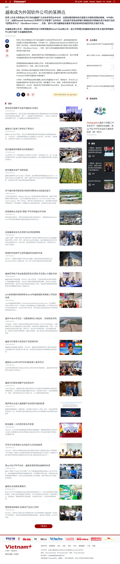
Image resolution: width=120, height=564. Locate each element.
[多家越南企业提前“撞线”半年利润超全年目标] (71, 217)
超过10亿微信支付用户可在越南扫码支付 (100, 44)
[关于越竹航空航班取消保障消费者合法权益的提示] (71, 196)
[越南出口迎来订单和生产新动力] (71, 134)
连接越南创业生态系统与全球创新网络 (22, 232)
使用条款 (52, 546)
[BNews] (36, 539)
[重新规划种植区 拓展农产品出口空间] (71, 513)
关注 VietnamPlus (60, 94)
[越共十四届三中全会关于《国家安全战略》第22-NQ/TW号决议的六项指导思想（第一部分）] (101, 111)
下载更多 (43, 526)
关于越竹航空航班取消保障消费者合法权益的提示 (28, 190)
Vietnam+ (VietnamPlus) (20, 1)
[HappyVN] (109, 539)
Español (98, 1)
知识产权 (44, 546)
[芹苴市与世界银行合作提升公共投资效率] (71, 450)
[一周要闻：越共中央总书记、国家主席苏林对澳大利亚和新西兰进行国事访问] (108, 167)
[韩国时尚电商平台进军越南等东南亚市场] (71, 258)
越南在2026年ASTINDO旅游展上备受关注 (24, 362)
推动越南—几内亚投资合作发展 (19, 424)
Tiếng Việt (78, 1)
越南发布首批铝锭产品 (94, 65)
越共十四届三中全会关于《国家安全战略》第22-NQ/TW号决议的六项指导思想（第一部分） (100, 127)
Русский (108, 1)
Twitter (7, 46)
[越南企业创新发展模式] (71, 492)
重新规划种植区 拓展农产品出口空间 (22, 507)
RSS (58, 546)
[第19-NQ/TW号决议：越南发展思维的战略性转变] (71, 471)
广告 (88, 546)
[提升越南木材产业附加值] (71, 175)
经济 (7, 7)
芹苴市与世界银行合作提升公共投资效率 (23, 445)
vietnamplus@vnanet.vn (56, 555)
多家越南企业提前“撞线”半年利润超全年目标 (25, 211)
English (86, 1)
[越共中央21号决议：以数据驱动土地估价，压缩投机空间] (71, 324)
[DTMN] (82, 539)
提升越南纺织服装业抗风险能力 (19, 149)
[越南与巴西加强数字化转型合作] (71, 388)
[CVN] (69, 539)
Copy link (7, 56)
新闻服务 (82, 546)
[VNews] (19, 539)
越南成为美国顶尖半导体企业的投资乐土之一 (100, 77)
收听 (93, 156)
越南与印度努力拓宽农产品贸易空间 (21, 341)
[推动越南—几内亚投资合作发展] (71, 430)
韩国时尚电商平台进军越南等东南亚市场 (23, 253)
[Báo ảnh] (96, 539)
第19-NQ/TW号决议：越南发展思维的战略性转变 (27, 465)
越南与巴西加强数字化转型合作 (19, 383)
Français (92, 1)
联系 (93, 546)
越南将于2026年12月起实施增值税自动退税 (100, 87)
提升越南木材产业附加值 (16, 170)
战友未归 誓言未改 (94, 181)
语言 (69, 546)
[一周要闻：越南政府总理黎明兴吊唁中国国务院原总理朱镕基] (108, 151)
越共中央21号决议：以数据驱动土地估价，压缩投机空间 (31, 318)
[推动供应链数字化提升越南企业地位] (71, 113)
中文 (104, 1)
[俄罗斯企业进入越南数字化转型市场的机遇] (71, 409)
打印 (7, 51)
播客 (93, 144)
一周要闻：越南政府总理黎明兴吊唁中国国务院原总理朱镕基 (95, 150)
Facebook (7, 41)
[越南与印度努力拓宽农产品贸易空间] (71, 347)
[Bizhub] (43, 539)
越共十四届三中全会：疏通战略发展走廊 (100, 55)
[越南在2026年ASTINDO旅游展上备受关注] (71, 368)
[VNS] (56, 539)
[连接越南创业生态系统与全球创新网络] (71, 238)
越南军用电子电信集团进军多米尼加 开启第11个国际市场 (31, 273)
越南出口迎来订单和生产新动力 (19, 128)
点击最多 (93, 40)
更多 (10, 104)
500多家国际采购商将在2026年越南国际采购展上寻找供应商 (31, 296)
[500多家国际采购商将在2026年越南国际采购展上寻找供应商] (71, 300)
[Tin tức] (27, 539)
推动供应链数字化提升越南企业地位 (21, 108)
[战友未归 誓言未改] (108, 184)
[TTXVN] (10, 539)
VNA (74, 546)
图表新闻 (93, 99)
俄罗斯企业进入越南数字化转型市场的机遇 (24, 403)
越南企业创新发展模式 (15, 486)
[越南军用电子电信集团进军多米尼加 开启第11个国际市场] (71, 279)
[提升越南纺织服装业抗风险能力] (71, 155)
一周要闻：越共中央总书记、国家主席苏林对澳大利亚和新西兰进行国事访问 (95, 166)
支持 (64, 546)
